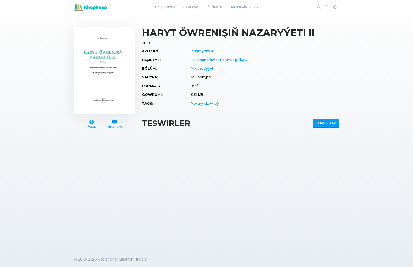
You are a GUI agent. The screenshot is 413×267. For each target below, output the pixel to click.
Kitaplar (190, 7)
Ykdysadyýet (202, 68)
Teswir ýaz (326, 122)
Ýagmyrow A (202, 51)
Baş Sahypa (165, 7)
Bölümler (213, 7)
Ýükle (91, 126)
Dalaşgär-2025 (243, 7)
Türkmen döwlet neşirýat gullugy (219, 59)
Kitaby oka (115, 126)
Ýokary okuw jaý (205, 103)
